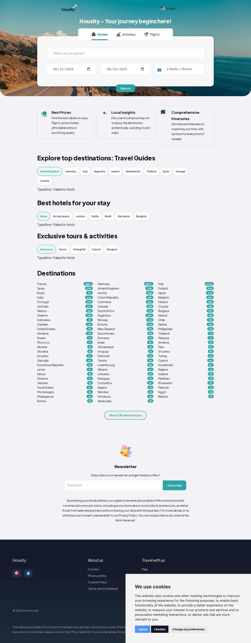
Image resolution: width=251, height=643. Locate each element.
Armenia (185, 342)
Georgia (64, 360)
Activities (129, 34)
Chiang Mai (79, 249)
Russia (64, 338)
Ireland (115, 171)
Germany (70, 171)
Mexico (64, 311)
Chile (185, 320)
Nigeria (185, 369)
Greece (64, 315)
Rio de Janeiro (61, 216)
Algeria (125, 387)
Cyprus (185, 360)
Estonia (125, 324)
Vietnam (64, 383)
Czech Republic (125, 297)
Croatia (185, 306)
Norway (125, 320)
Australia (64, 306)
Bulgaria (185, 311)
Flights (155, 34)
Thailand (151, 171)
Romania (125, 338)
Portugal (64, 302)
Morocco (64, 342)
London (80, 216)
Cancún (96, 249)
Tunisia (125, 360)
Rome (43, 216)
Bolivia (64, 401)
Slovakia (64, 351)
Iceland (185, 374)
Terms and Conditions (103, 588)
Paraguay (125, 378)
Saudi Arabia (64, 387)
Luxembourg (125, 365)
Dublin (95, 216)
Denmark (125, 356)
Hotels (102, 34)
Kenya (64, 374)
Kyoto (63, 249)
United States (64, 329)
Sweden (64, 324)
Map (145, 569)
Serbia (185, 324)
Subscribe (174, 485)
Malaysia (185, 338)
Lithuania (125, 374)
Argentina (99, 171)
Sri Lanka (185, 351)
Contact (93, 569)
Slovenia (64, 333)
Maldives (185, 378)
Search (125, 88)
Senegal (180, 171)
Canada (44, 180)
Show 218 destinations (125, 415)
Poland (185, 288)
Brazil (64, 293)
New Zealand (125, 329)
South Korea (125, 333)
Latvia (64, 369)
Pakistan (185, 387)
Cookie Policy (97, 582)
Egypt (185, 392)
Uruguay (125, 351)
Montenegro (64, 392)
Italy (85, 171)
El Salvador (185, 383)
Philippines (185, 329)
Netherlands (133, 171)
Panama (64, 378)
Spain (166, 171)
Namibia (125, 392)
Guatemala (185, 365)
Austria (125, 293)
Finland (185, 302)
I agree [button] (142, 629)
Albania (125, 369)
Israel (125, 342)
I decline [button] (159, 629)
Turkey (185, 356)
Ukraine (64, 347)
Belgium (185, 297)
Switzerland (125, 347)
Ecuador (64, 356)
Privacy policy (97, 575)
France (64, 284)
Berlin (108, 216)
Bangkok (141, 216)
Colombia (125, 302)
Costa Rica (125, 383)
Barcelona (124, 216)
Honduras (125, 396)
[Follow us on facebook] (28, 573)
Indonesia (64, 320)
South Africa (125, 311)
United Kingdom (49, 171)
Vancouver (46, 249)
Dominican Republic (64, 365)
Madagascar (64, 396)
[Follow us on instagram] (17, 573)
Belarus (185, 396)
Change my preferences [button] (188, 629)
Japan (185, 293)
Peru (185, 347)
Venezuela (125, 401)
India (64, 297)
